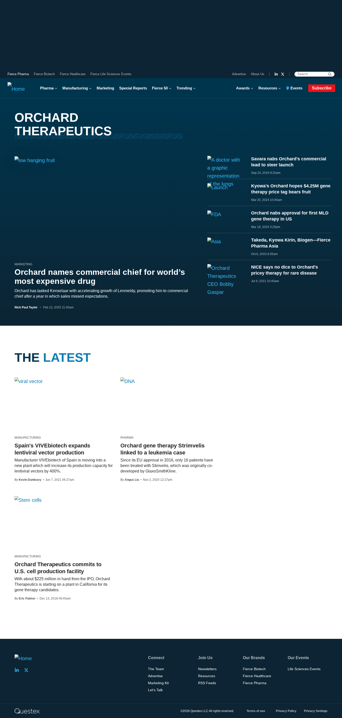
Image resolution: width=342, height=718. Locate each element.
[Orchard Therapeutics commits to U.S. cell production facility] (28, 500)
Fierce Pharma (18, 74)
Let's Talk (155, 690)
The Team (156, 669)
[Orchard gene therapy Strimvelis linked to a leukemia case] (127, 381)
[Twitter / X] (282, 74)
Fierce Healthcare (72, 74)
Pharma (47, 88)
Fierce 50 (160, 88)
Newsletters (207, 669)
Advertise (239, 74)
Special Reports (133, 88)
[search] (329, 74)
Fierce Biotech (44, 74)
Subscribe (321, 88)
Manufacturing (75, 88)
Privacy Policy (286, 711)
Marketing (105, 88)
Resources (267, 88)
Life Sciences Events (304, 669)
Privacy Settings (315, 711)
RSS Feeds (207, 683)
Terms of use (256, 711)
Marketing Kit (158, 683)
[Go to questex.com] (27, 710)
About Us (257, 74)
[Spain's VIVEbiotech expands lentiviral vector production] (29, 381)
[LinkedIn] (276, 74)
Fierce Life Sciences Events (110, 74)
